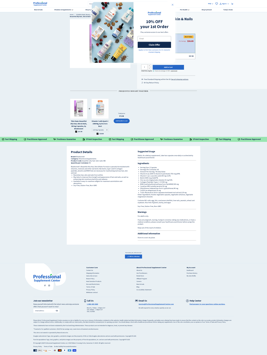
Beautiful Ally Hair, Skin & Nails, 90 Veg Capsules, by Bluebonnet (79, 125)
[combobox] (100, 130)
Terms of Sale (90, 287)
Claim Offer (154, 44)
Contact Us (89, 270)
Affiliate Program (142, 279)
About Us (139, 270)
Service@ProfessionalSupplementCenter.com (156, 304)
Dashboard (190, 270)
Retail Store (140, 276)
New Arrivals (140, 284)
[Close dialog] (172, 5)
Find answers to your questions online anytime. (207, 304)
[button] (100, 130)
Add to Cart (168, 67)
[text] (133, 91)
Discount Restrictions (93, 284)
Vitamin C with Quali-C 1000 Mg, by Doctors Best (100, 123)
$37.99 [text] (80, 132)
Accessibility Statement (144, 290)
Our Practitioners (142, 273)
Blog (138, 287)
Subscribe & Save (91, 276)
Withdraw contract (92, 293)
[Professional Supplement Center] (40, 4)
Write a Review (135, 257)
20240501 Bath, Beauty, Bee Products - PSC (89, 15)
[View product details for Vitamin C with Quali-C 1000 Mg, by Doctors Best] (100, 109)
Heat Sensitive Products (93, 281)
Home (72, 15)
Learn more (174, 71)
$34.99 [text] (101, 134)
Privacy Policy (90, 290)
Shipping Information (92, 273)
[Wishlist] (216, 4)
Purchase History (192, 273)
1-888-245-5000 (92, 304)
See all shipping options (179, 79)
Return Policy (90, 279)
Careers (139, 281)
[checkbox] (76, 132)
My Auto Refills (191, 276)
